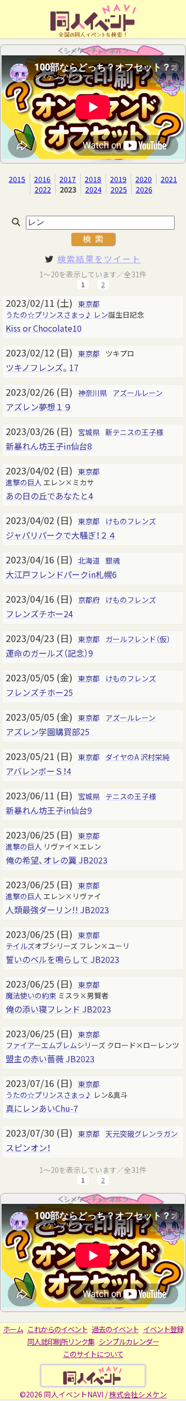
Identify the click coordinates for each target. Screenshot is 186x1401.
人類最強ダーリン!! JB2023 (57, 909)
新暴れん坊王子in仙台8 (49, 446)
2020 (143, 179)
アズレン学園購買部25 (47, 731)
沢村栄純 (155, 757)
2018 (93, 179)
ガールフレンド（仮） (138, 639)
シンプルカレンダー (129, 1341)
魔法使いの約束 (31, 995)
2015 (17, 179)
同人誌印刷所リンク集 (61, 1341)
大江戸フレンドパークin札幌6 (61, 574)
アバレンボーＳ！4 (38, 771)
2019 (118, 179)
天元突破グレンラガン (141, 1133)
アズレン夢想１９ (39, 406)
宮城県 (89, 432)
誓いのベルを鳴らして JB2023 (62, 959)
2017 (67, 179)
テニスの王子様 (130, 796)
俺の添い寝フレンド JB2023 (58, 1009)
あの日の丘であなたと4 (49, 495)
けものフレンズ (130, 521)
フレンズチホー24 (39, 613)
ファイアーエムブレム (41, 1045)
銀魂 (112, 560)
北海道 (89, 560)
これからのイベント (57, 1329)
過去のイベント (115, 1329)
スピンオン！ (28, 1147)
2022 (43, 189)
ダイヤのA (122, 757)
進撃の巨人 (24, 482)
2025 (119, 189)
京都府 (89, 599)
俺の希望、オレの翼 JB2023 (56, 860)
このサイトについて (93, 1354)
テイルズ (20, 946)
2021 (169, 179)
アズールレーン (138, 392)
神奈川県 (92, 392)
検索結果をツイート (99, 258)
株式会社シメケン (138, 1394)
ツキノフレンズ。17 (42, 367)
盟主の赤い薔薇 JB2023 (50, 1058)
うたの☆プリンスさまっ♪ (49, 314)
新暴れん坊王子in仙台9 (49, 810)
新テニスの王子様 (134, 432)
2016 (42, 179)
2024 (93, 189)
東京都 (89, 304)
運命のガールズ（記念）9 (49, 653)
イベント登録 (163, 1329)
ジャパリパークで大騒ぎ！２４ (61, 535)
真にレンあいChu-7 (42, 1108)
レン (101, 314)
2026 (144, 189)
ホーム (13, 1329)
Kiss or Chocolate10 (44, 328)
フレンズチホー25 (39, 692)
